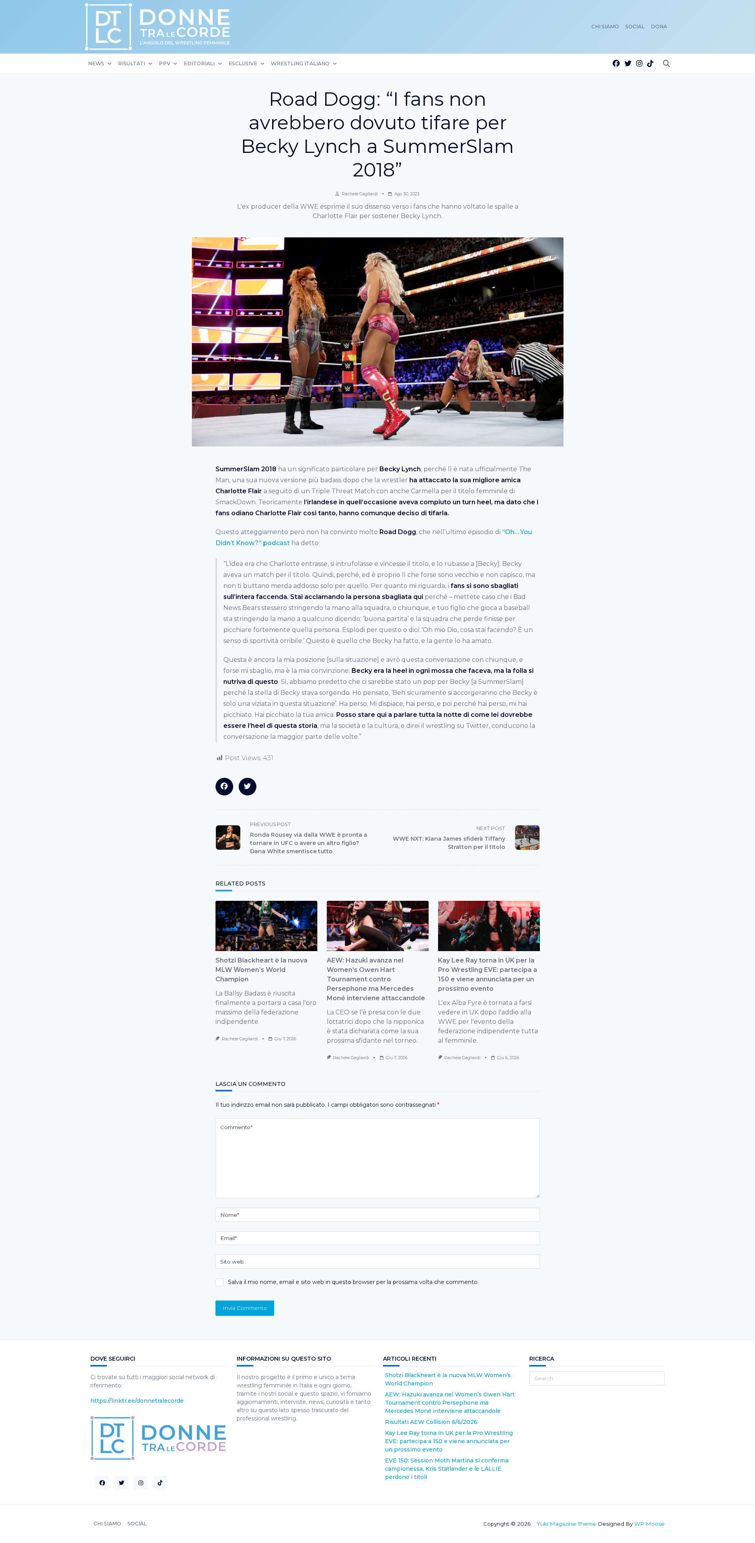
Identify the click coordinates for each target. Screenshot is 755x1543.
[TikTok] (650, 64)
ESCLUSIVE (242, 63)
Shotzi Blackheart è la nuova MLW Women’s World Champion (261, 970)
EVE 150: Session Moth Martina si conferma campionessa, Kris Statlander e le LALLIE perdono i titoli (446, 1469)
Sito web (232, 1261)
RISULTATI (131, 63)
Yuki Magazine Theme (566, 1524)
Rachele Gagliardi (360, 194)
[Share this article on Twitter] (247, 786)
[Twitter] (628, 64)
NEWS (96, 63)
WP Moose (649, 1524)
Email (228, 1238)
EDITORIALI (199, 63)
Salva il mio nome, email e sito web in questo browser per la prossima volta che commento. (353, 1282)
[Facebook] (616, 64)
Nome (229, 1215)
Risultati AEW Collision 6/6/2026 (431, 1421)
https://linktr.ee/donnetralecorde (137, 1400)
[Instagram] (639, 64)
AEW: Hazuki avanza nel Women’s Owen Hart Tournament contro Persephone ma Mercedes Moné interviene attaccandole (376, 979)
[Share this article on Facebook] (224, 786)
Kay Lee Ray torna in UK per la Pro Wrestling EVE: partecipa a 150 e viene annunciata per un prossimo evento (449, 1441)
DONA (659, 26)
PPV (164, 63)
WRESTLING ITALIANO (300, 63)
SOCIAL (635, 26)
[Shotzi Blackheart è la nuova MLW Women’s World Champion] (266, 926)
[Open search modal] (666, 63)
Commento (236, 1127)
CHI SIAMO (605, 26)
